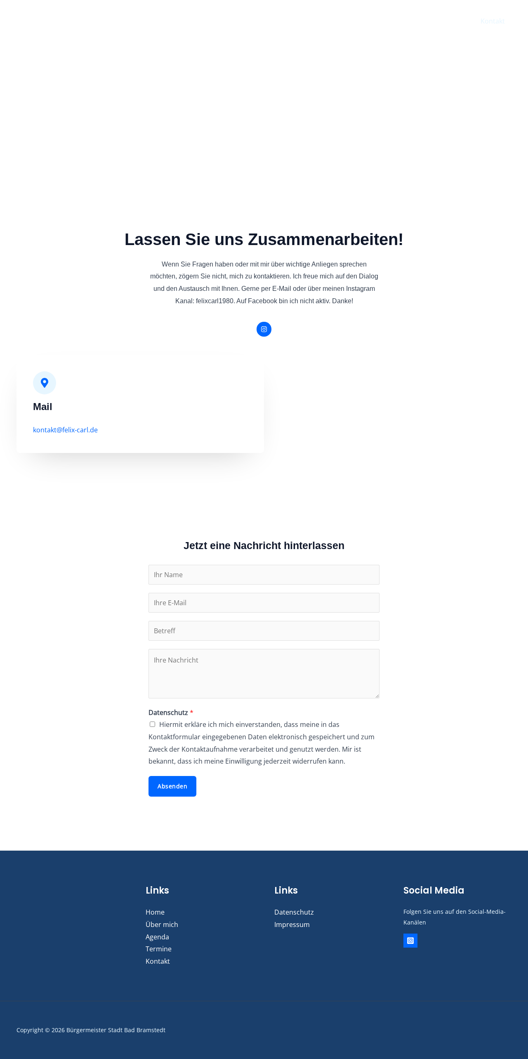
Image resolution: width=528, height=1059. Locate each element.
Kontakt (493, 21)
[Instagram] (410, 941)
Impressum (292, 924)
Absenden (172, 786)
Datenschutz (170, 712)
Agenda (416, 21)
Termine (454, 21)
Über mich (375, 21)
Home (336, 21)
